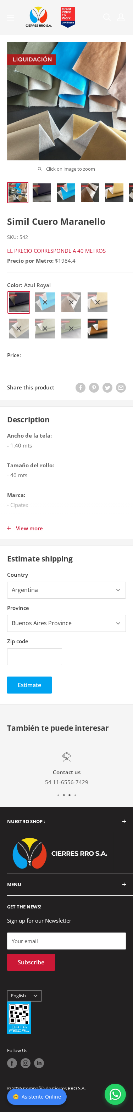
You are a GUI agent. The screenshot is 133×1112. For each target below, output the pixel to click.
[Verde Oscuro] (71, 328)
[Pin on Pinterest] (94, 387)
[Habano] (71, 302)
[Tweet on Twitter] (107, 387)
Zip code (17, 641)
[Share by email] (121, 387)
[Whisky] (97, 328)
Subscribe (31, 962)
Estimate (29, 685)
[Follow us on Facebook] (12, 1063)
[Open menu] (10, 18)
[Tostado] (18, 328)
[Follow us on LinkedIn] (39, 1063)
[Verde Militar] (45, 328)
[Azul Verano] (45, 302)
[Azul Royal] (18, 302)
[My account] (120, 17)
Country (17, 574)
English (18, 995)
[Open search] (107, 17)
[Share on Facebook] (80, 387)
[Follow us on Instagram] (26, 1063)
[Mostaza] (97, 302)
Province (18, 607)
